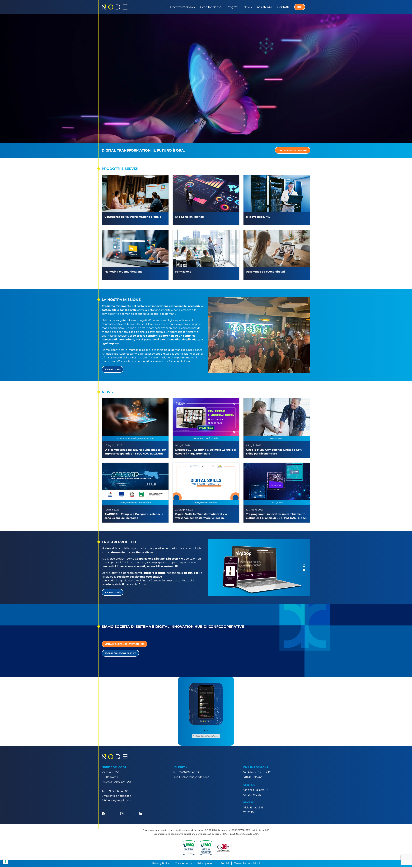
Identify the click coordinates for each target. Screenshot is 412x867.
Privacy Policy (161, 863)
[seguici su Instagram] (121, 813)
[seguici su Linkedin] (140, 813)
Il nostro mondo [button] (181, 7)
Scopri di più (113, 369)
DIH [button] (300, 7)
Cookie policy (183, 863)
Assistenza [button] (264, 7)
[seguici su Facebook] (103, 813)
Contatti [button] (283, 7)
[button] (304, 566)
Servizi (225, 863)
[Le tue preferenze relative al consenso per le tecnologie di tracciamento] (5, 861)
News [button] (247, 7)
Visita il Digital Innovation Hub (125, 644)
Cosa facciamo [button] (210, 7)
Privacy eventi (206, 863)
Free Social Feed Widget (207, 736)
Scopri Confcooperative (120, 653)
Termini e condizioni (247, 863)
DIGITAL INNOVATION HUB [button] (292, 150)
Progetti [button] (232, 7)
